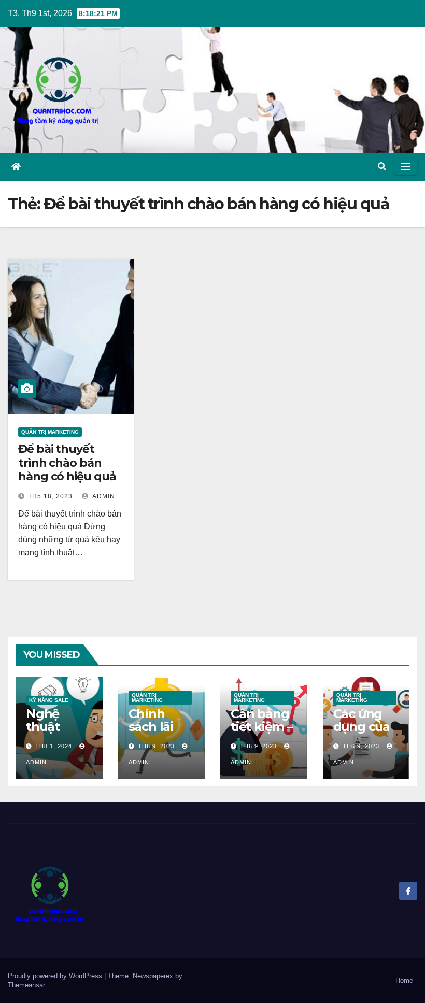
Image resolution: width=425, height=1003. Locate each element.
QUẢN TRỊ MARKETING (50, 432)
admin (103, 496)
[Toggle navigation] (405, 167)
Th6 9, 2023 (156, 746)
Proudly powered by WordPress (56, 976)
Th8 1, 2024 (53, 746)
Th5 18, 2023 (50, 496)
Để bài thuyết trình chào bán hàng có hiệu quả (67, 462)
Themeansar (26, 985)
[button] (382, 166)
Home (404, 980)
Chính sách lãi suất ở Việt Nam (161, 733)
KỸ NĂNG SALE (48, 700)
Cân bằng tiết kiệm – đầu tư (262, 726)
